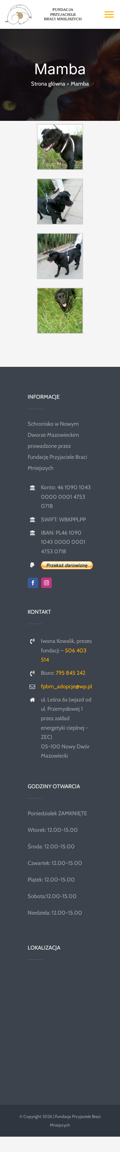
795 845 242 (70, 673)
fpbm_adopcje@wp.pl (66, 686)
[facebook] (33, 583)
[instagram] (46, 583)
